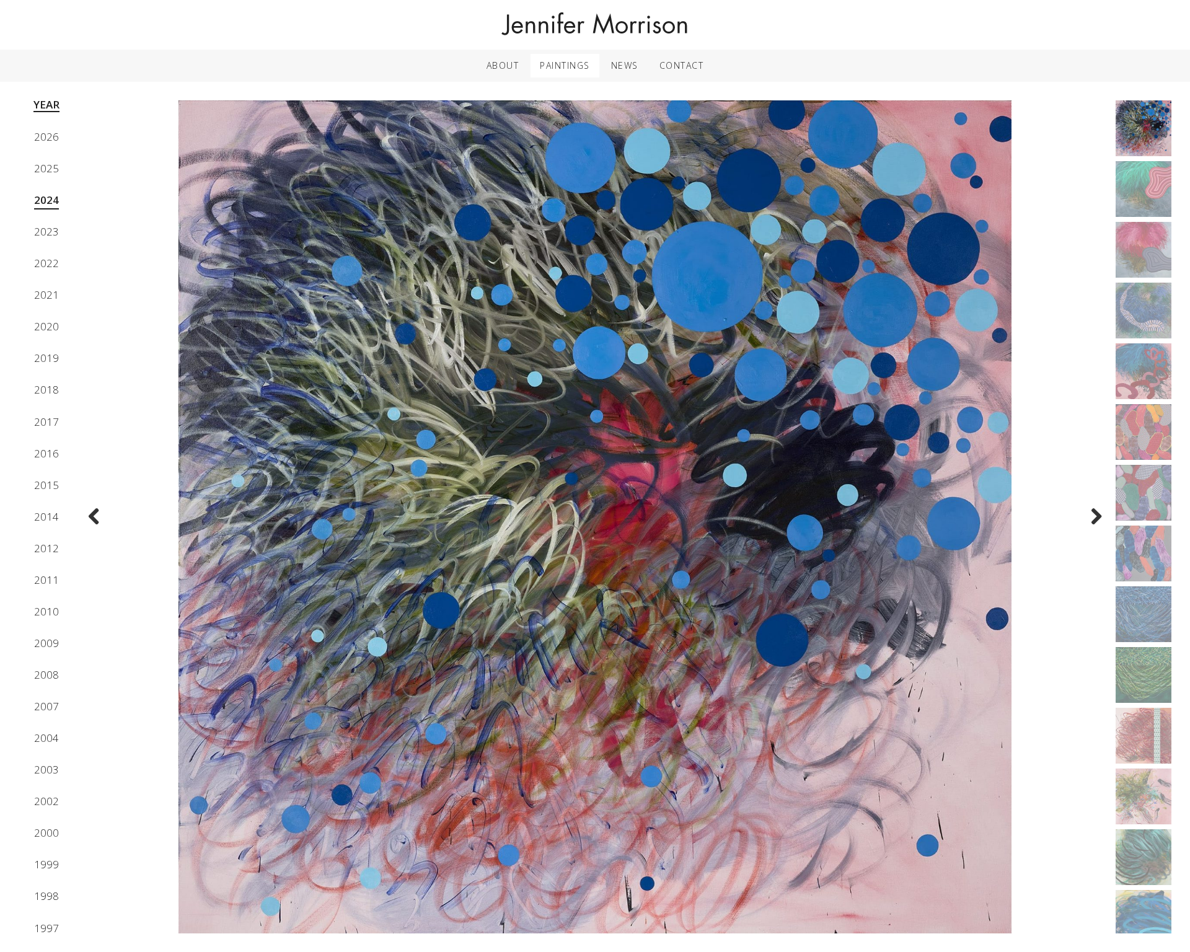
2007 (46, 706)
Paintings (565, 65)
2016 (46, 453)
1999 (46, 864)
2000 (46, 833)
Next (1092, 525)
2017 (46, 422)
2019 (46, 358)
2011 (46, 580)
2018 (46, 389)
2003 (46, 769)
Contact (681, 65)
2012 (46, 548)
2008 (46, 675)
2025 (46, 168)
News (624, 65)
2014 (46, 516)
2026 (46, 137)
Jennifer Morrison (595, 24)
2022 (46, 263)
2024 (46, 200)
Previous (97, 525)
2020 (46, 326)
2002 (46, 801)
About (503, 65)
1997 (46, 928)
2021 (46, 295)
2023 (46, 231)
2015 (46, 485)
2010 (46, 611)
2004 (46, 738)
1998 (46, 896)
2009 (46, 643)
